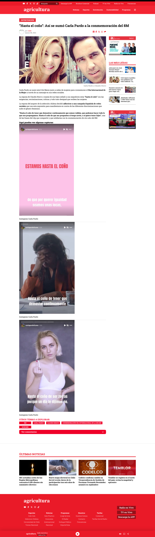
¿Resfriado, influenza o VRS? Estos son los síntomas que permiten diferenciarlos (128, 99)
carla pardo (39, 423)
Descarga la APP (66, 3)
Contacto (81, 519)
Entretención (98, 10)
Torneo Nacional (31, 525)
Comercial (99, 516)
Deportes (86, 10)
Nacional (49, 525)
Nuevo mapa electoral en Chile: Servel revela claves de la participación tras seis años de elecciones (62, 481)
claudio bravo (53, 423)
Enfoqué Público (65, 522)
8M (25, 423)
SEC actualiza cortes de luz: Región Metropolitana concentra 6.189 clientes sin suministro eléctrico (31, 481)
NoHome (25, 427)
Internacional (49, 522)
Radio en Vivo (119, 3)
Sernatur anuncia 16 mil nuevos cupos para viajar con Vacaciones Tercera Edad (116, 89)
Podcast (96, 3)
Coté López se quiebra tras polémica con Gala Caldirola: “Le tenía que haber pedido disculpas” (128, 79)
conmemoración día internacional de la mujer (82, 423)
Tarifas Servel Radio (99, 519)
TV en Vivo (106, 3)
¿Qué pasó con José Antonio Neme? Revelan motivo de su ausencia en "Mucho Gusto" (116, 69)
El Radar (65, 519)
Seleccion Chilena (31, 519)
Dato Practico (49, 516)
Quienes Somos (81, 516)
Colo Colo (31, 516)
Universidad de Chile (32, 522)
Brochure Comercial (82, 3)
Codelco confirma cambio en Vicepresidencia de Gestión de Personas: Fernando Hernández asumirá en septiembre (92, 481)
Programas (126, 10)
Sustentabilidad (112, 10)
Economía (49, 519)
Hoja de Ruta (65, 525)
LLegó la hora (65, 516)
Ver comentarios (29, 432)
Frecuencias (132, 3)
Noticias (76, 10)
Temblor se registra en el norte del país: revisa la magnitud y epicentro (121, 479)
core (29, 31)
